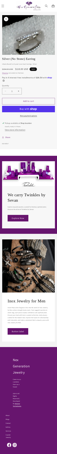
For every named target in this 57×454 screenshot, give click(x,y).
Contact (8, 423)
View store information (15, 130)
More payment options (28, 116)
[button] (46, 6)
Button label (18, 331)
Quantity (5, 85)
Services (8, 431)
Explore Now (18, 218)
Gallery (8, 427)
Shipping (5, 73)
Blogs (7, 419)
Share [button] (7, 137)
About (7, 415)
